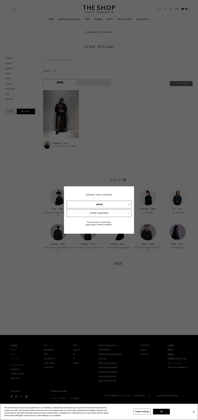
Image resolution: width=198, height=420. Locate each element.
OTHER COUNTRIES (99, 213)
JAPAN (99, 204)
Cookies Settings (142, 412)
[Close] (194, 412)
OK (161, 412)
